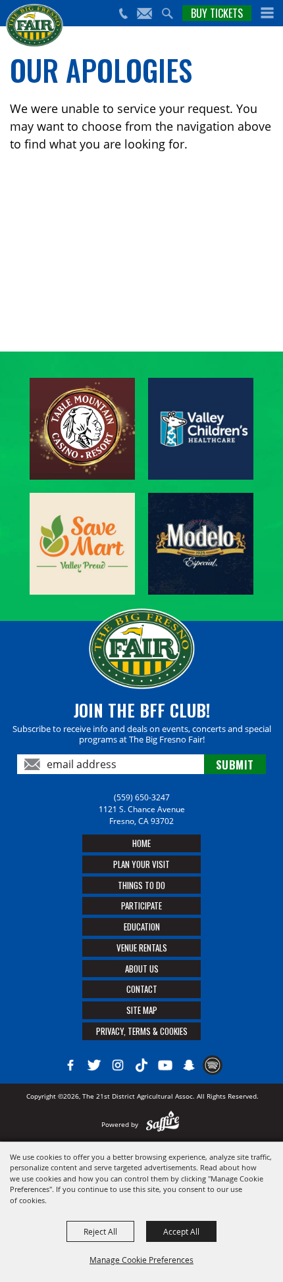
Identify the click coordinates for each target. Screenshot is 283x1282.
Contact (141, 989)
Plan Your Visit (141, 864)
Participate (141, 905)
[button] (267, 13)
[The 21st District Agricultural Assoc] (34, 25)
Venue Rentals (141, 947)
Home (141, 843)
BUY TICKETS (217, 13)
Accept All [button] (181, 1231)
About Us (142, 968)
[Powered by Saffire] (163, 1124)
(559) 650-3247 (142, 797)
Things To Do (141, 885)
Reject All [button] (100, 1231)
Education (142, 926)
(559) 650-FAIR (123, 13)
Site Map (141, 1010)
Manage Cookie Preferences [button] (141, 1259)
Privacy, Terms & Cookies (142, 1031)
